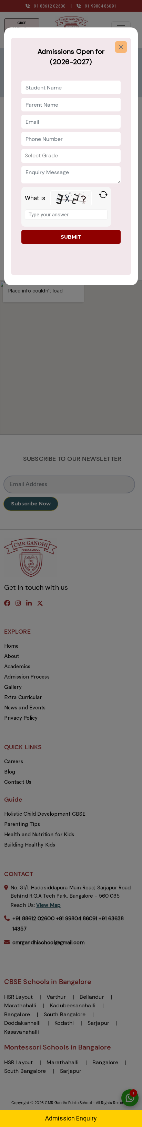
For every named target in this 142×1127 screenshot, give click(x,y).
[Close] (121, 47)
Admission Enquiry (71, 1118)
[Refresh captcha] (103, 194)
